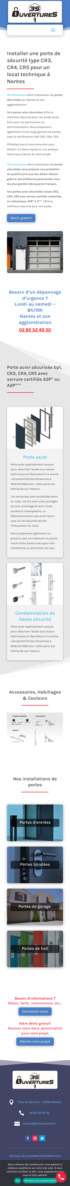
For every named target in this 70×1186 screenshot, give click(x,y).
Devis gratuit (21, 218)
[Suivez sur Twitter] (42, 1138)
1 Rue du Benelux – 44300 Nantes (39, 1102)
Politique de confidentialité (27, 1156)
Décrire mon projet (35, 1041)
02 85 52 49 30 (35, 329)
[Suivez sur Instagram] (35, 1138)
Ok (17, 1180)
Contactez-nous (35, 1011)
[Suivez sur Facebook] (28, 1138)
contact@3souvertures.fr (39, 1123)
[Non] (65, 1173)
